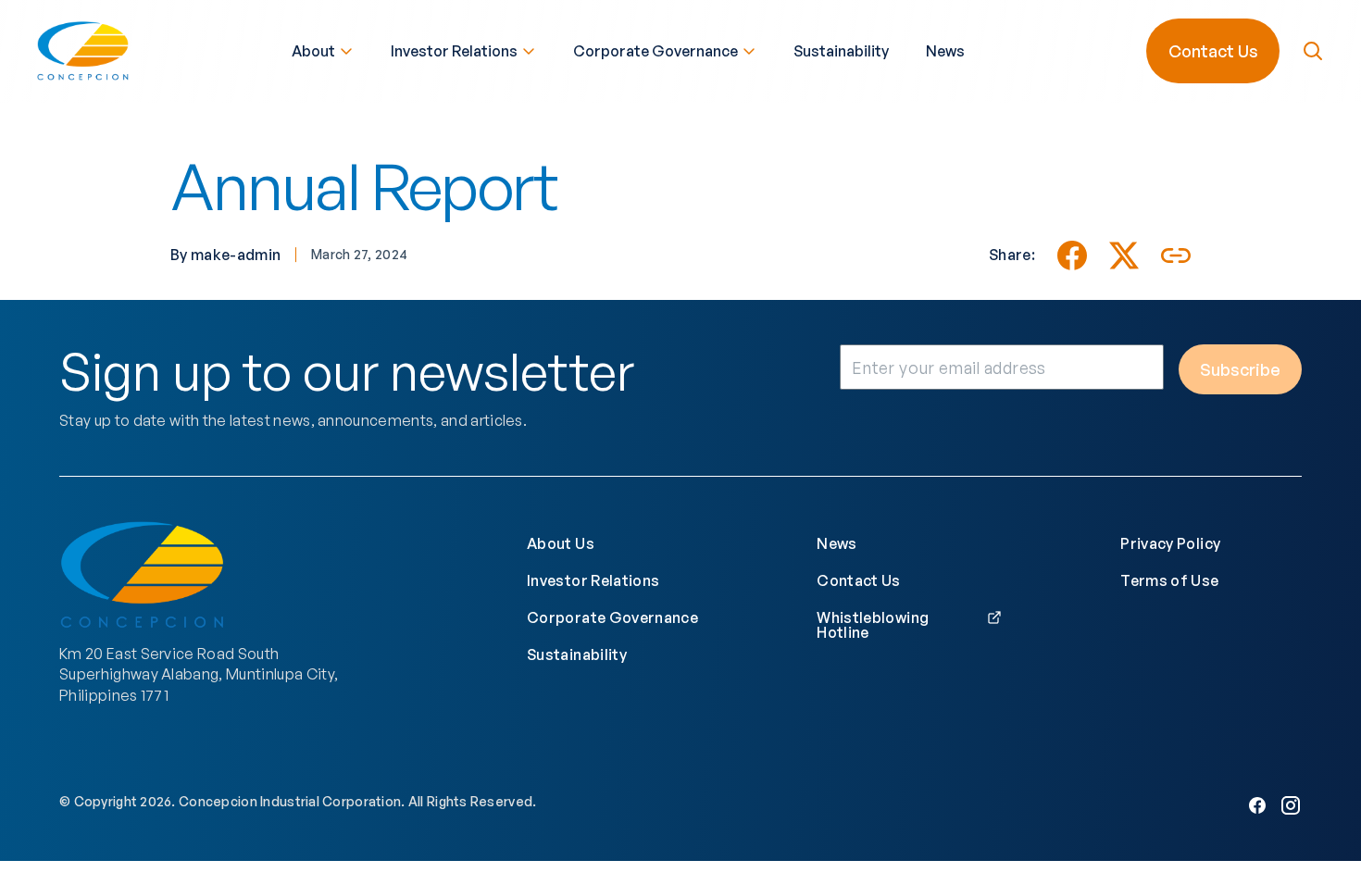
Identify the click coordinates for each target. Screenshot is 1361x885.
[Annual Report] (1072, 255)
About (313, 51)
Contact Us (1213, 51)
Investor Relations (454, 51)
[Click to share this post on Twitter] (1124, 255)
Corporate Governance (655, 51)
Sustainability (841, 51)
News (945, 51)
